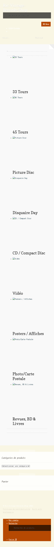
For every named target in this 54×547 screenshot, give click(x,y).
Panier (12, 539)
